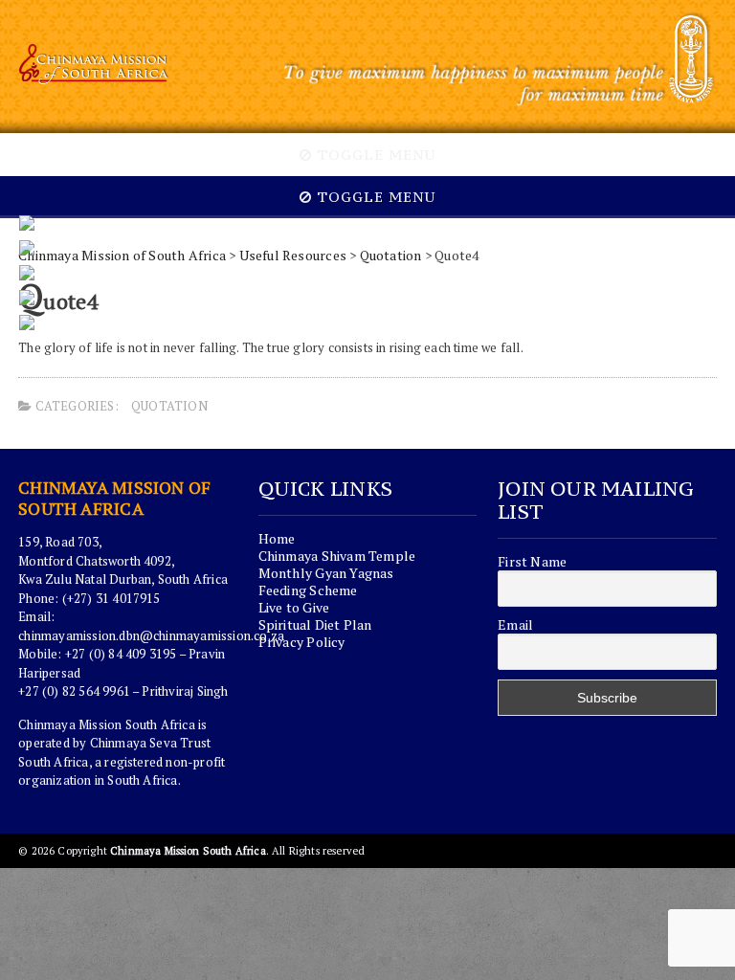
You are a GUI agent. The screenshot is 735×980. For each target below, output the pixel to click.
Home (277, 538)
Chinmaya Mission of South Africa (122, 255)
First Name (532, 561)
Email (515, 625)
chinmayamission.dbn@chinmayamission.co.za (151, 635)
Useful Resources (292, 255)
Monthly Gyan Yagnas (326, 573)
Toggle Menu (373, 154)
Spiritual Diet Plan (315, 624)
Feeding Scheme (308, 590)
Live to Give (294, 607)
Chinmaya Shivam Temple (337, 555)
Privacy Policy (301, 642)
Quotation (391, 255)
